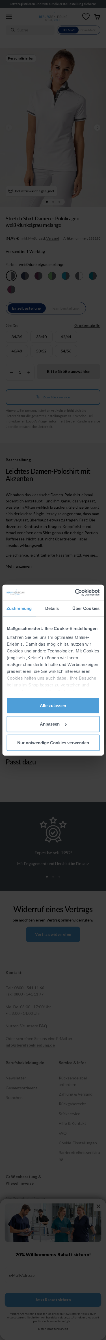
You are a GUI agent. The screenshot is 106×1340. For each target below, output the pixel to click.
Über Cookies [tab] (85, 608)
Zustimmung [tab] (19, 608)
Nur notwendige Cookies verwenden (53, 742)
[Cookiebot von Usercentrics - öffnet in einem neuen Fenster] (75, 592)
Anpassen (50, 724)
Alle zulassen (53, 705)
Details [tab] (52, 608)
